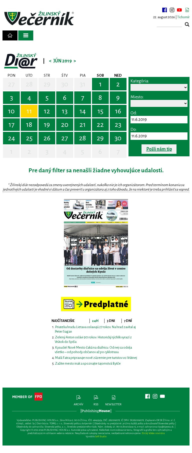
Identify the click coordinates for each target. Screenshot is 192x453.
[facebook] (164, 9)
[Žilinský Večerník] (39, 18)
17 (11, 124)
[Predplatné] (96, 299)
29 (47, 84)
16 (118, 111)
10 (11, 111)
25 (29, 138)
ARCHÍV (78, 404)
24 (11, 138)
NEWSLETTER (113, 404)
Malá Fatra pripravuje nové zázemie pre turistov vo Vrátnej (96, 358)
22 (100, 124)
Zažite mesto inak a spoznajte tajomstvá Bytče (88, 363)
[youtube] (179, 9)
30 (64, 84)
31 (83, 84)
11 (29, 111)
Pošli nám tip (159, 149)
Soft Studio (100, 436)
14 (83, 111)
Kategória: (139, 81)
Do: (133, 129)
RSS (96, 404)
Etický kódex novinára (153, 433)
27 (11, 84)
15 (100, 111)
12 (47, 111)
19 (47, 124)
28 (29, 84)
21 (83, 124)
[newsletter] (187, 9)
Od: (133, 113)
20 (64, 124)
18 (29, 124)
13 (65, 111)
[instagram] (172, 9)
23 (118, 124)
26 (47, 138)
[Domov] (10, 35)
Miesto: (137, 97)
